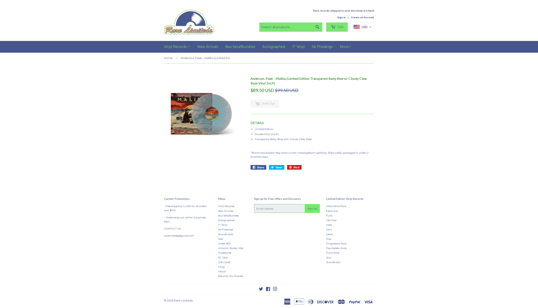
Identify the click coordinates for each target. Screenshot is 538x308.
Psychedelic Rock (336, 248)
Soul (328, 257)
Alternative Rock (336, 206)
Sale (220, 238)
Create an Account (362, 17)
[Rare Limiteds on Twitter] (261, 289)
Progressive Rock (336, 243)
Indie (329, 224)
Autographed (273, 47)
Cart (340, 27)
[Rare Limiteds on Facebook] (268, 289)
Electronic (332, 210)
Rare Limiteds (183, 300)
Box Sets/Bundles (240, 47)
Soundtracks (225, 234)
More (344, 47)
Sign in (341, 17)
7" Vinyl (298, 47)
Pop (328, 238)
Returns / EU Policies (230, 276)
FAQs (221, 266)
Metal (329, 234)
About (222, 271)
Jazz (329, 229)
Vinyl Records (176, 47)
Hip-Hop (331, 220)
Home (168, 58)
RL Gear (223, 257)
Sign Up (312, 208)
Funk (329, 215)
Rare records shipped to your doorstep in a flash (343, 10)
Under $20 (224, 243)
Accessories (224, 252)
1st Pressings (322, 47)
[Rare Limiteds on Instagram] (275, 289)
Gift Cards (224, 262)
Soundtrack (333, 262)
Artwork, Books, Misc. (231, 248)
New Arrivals (207, 47)
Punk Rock (333, 252)
